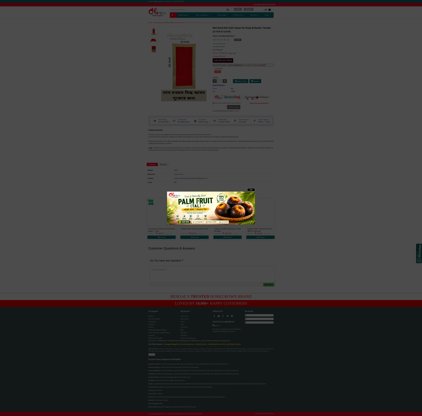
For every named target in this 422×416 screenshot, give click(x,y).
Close (251, 189)
